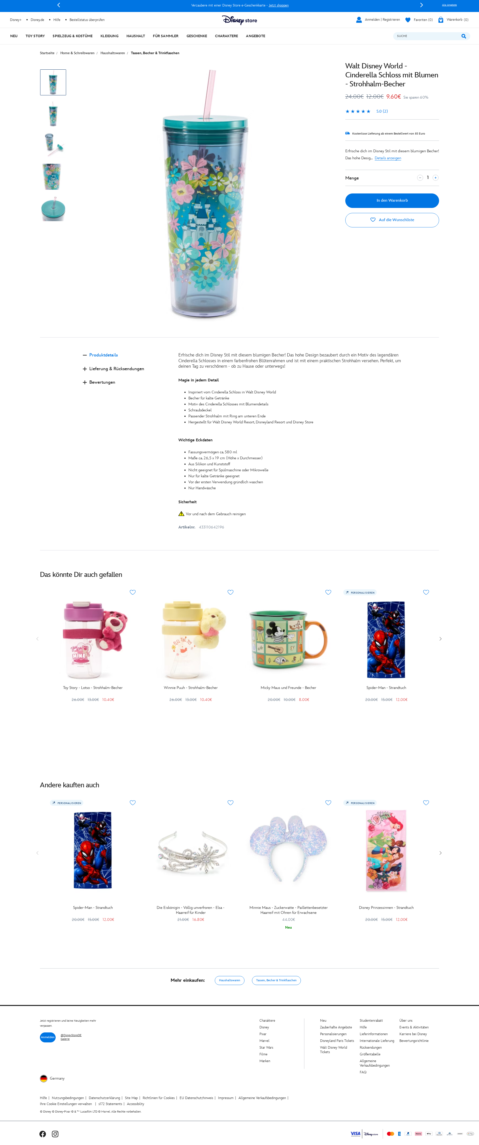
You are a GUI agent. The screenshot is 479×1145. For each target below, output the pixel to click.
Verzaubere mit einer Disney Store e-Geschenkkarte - (240, 5)
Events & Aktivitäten (414, 1027)
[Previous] (58, 4)
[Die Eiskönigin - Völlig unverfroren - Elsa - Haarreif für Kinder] (191, 850)
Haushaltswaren (229, 980)
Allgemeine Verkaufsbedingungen (375, 1063)
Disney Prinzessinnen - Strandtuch (386, 907)
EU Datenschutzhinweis (196, 1098)
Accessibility (135, 1104)
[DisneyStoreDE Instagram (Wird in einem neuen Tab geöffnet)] (55, 1134)
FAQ (363, 1072)
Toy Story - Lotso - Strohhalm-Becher (92, 687)
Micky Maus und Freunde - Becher (288, 687)
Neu (323, 1020)
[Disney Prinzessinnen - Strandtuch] (386, 850)
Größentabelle (370, 1054)
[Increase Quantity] (436, 178)
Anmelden (48, 1037)
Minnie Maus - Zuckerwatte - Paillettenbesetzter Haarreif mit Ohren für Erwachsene (288, 910)
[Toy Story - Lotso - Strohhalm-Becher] (93, 640)
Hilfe (363, 1027)
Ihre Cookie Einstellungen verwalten (66, 1104)
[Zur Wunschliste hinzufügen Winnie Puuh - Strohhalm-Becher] (231, 592)
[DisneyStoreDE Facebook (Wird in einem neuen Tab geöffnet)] (42, 1134)
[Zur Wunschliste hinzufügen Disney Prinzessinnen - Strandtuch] (426, 803)
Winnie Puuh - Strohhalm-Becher (191, 687)
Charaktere (267, 1020)
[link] (366, 111)
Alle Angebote (449, 4)
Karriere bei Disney (413, 1034)
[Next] (421, 4)
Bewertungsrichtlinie (414, 1041)
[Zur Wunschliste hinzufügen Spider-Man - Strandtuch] (426, 592)
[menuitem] (14, 36)
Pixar (262, 1034)
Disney (264, 1027)
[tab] (126, 359)
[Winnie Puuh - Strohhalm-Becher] (191, 640)
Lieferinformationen (374, 1034)
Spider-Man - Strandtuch (386, 687)
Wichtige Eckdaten (195, 440)
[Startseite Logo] (239, 20)
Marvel (264, 1041)
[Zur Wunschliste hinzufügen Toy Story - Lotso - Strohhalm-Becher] (133, 592)
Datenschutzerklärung (104, 1098)
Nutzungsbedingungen (68, 1098)
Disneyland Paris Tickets (337, 1041)
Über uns (405, 1020)
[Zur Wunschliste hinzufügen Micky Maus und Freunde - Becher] (328, 592)
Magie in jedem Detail (198, 380)
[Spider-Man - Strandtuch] (386, 640)
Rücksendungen (371, 1047)
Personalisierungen (333, 1034)
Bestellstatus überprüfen (87, 20)
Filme (263, 1054)
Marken (264, 1061)
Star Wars (266, 1047)
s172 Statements (110, 1104)
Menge (352, 178)
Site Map (131, 1098)
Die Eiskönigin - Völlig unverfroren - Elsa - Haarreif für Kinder (191, 910)
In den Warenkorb (392, 200)
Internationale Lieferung (377, 1041)
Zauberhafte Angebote (336, 1027)
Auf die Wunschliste (396, 220)
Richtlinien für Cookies (159, 1098)
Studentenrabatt (371, 1020)
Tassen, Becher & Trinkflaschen (276, 980)
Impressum (226, 1098)
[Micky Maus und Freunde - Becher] (288, 640)
